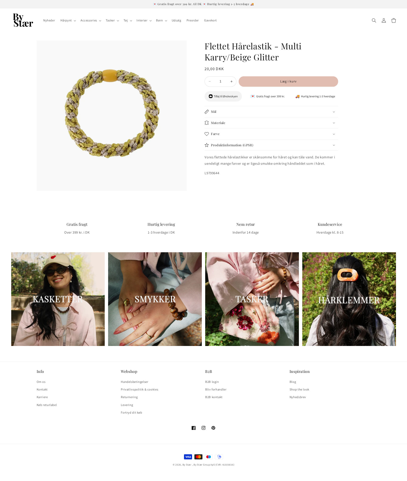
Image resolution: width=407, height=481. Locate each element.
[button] (68, 20)
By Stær (187, 464)
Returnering (129, 397)
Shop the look (299, 389)
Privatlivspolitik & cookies (139, 389)
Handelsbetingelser (134, 382)
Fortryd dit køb (131, 412)
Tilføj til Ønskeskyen (226, 96)
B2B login (212, 382)
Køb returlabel (47, 405)
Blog (293, 382)
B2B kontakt (214, 397)
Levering (127, 405)
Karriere (42, 397)
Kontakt (42, 389)
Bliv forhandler (215, 389)
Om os (41, 382)
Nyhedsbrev (298, 397)
